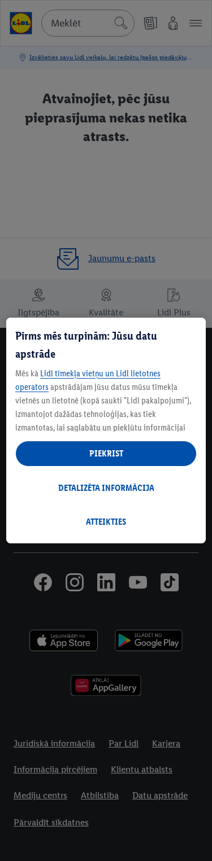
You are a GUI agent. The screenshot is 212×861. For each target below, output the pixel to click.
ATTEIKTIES (106, 521)
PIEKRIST (106, 453)
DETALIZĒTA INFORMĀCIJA (106, 487)
